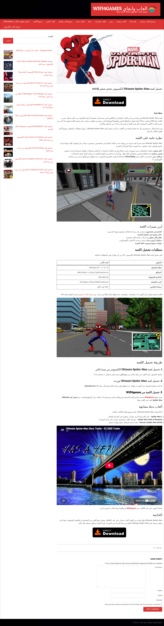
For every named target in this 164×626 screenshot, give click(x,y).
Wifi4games (131, 508)
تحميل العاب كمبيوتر (86, 294)
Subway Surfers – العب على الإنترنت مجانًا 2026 (34, 50)
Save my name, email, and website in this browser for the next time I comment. (132, 604)
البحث (50, 36)
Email (159, 595)
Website (159, 600)
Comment (158, 567)
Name (159, 590)
